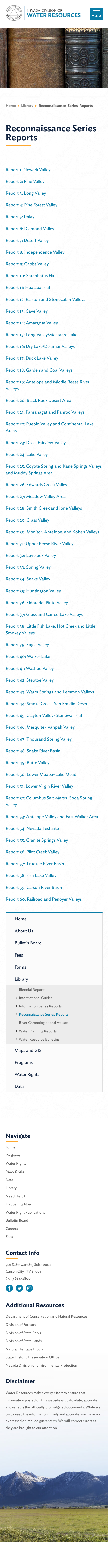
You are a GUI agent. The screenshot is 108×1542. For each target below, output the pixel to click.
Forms (20, 967)
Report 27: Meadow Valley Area (36, 496)
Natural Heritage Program (26, 1349)
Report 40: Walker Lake (28, 656)
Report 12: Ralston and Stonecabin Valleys (45, 299)
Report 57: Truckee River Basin (35, 863)
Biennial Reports (32, 989)
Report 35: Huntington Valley (33, 590)
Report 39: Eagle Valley (27, 644)
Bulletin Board (28, 942)
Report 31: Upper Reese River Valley (39, 543)
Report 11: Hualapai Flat (28, 287)
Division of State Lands (24, 1341)
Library (21, 979)
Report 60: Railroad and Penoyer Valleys (44, 899)
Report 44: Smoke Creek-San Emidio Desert (47, 703)
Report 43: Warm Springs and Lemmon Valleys (50, 691)
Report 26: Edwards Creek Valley (36, 484)
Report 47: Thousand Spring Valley (39, 739)
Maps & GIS (15, 1171)
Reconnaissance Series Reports (43, 1014)
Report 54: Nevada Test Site (32, 828)
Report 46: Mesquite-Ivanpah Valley (40, 727)
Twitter (19, 1288)
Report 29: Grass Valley (27, 520)
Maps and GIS (28, 1050)
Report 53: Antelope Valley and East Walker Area (52, 816)
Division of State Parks (23, 1333)
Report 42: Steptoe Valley (30, 680)
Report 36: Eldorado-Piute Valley (37, 602)
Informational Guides (35, 998)
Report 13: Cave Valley (27, 311)
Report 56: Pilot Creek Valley (32, 851)
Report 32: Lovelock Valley (31, 555)
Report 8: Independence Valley (35, 252)
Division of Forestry (21, 1324)
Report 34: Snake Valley (28, 578)
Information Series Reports (40, 1006)
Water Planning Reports (38, 1031)
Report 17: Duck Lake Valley (32, 358)
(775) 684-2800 (18, 1278)
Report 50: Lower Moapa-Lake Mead (41, 774)
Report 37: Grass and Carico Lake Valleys (44, 614)
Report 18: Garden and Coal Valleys (39, 370)
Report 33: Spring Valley (28, 567)
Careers (12, 1228)
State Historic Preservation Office (32, 1357)
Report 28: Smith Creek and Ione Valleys (44, 508)
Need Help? (15, 1196)
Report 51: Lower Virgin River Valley (39, 786)
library (27, 105)
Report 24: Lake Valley (27, 454)
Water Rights (27, 1074)
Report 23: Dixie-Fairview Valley (36, 442)
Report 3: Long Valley (26, 193)
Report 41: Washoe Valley (30, 668)
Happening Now (19, 1204)
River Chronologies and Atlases (43, 1022)
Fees (19, 955)
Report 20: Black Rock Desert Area (38, 400)
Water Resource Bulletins (39, 1039)
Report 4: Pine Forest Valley (31, 204)
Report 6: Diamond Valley (30, 228)
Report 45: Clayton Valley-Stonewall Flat (44, 715)
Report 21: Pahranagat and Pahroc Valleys (45, 412)
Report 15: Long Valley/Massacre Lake (41, 334)
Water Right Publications (25, 1212)
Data (19, 1086)
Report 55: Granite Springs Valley (37, 840)
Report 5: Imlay (20, 216)
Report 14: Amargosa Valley (32, 322)
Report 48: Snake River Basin (33, 750)
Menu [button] (96, 16)
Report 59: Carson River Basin (34, 887)
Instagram (29, 1288)
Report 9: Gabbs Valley (27, 263)
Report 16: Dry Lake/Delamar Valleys (40, 346)
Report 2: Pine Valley (25, 181)
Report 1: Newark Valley (28, 169)
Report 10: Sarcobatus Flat (31, 275)
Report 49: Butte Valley (27, 762)
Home (11, 105)
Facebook (9, 1288)
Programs (24, 1062)
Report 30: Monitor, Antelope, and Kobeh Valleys (52, 531)
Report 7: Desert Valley (27, 240)
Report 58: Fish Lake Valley (31, 875)
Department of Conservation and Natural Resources (46, 1316)
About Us (24, 930)
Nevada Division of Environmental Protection (41, 1365)
